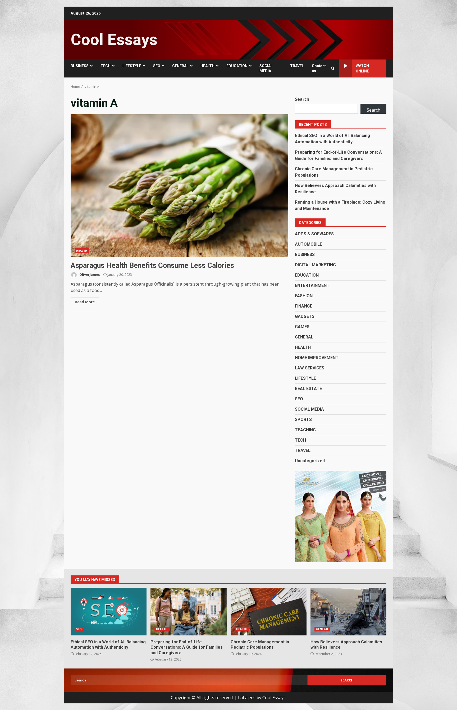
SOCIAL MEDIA (266, 68)
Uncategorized (310, 460)
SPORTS (303, 419)
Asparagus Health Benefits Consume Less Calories (179, 185)
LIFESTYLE (131, 66)
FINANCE (303, 306)
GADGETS (304, 316)
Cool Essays (114, 39)
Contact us (319, 68)
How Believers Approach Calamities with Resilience (348, 611)
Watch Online (362, 68)
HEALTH (207, 66)
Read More (85, 301)
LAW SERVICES (309, 367)
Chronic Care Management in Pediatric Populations (269, 611)
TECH (105, 66)
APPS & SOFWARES (314, 233)
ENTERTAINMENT (312, 285)
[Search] (333, 68)
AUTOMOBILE (308, 244)
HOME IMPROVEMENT (317, 357)
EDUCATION (237, 66)
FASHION (304, 295)
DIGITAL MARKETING (315, 264)
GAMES (302, 326)
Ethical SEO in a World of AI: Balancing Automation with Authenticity (109, 611)
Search (302, 99)
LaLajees (246, 697)
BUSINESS (80, 66)
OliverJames (89, 274)
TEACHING (305, 429)
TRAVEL (297, 66)
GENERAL (180, 66)
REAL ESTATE (308, 388)
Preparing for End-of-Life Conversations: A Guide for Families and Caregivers (188, 611)
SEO (156, 66)
